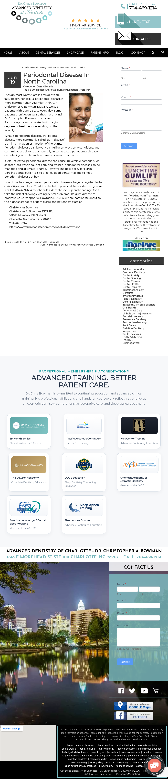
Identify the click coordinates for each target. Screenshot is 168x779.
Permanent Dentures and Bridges (145, 755)
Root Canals (129, 325)
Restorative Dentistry (92, 755)
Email (125, 84)
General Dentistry (133, 301)
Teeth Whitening (132, 337)
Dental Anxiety (131, 275)
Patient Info (100, 52)
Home (7, 52)
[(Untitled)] (153, 52)
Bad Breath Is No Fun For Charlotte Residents (32, 242)
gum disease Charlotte (43, 89)
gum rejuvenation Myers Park (74, 89)
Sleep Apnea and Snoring (123, 759)
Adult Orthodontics (125, 745)
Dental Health (45, 86)
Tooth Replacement (115, 755)
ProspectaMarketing (128, 774)
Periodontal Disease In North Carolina (56, 78)
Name (125, 68)
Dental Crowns (131, 281)
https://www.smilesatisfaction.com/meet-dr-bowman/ (44, 227)
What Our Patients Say (117, 762)
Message (127, 109)
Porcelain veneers (133, 316)
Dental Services (48, 52)
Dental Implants (132, 287)
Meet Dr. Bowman (85, 745)
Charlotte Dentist (30, 67)
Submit (128, 146)
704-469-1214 (143, 7)
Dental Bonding (132, 278)
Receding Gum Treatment (144, 195)
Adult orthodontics (133, 269)
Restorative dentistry (135, 322)
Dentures (128, 292)
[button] (163, 52)
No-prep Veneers (70, 755)
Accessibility (142, 765)
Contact (138, 52)
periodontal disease (28, 135)
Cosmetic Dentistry (134, 272)
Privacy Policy (106, 765)
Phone (126, 97)
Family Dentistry (132, 298)
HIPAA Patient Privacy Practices (80, 765)
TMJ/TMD (128, 340)
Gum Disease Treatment (150, 748)
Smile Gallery (96, 762)
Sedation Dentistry (133, 328)
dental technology (133, 290)
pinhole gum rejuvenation (137, 313)
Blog (120, 52)
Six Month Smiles (98, 759)
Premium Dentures (152, 752)
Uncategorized (131, 342)
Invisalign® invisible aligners (139, 304)
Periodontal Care (132, 310)
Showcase (75, 52)
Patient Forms (138, 762)
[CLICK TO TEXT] (138, 27)
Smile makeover (132, 334)
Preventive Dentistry (134, 319)
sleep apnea (129, 331)
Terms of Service (124, 765)
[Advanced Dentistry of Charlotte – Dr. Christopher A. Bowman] (31, 13)
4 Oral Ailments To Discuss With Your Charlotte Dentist (71, 245)
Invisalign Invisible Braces (75, 752)
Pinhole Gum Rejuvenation (105, 752)
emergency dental (133, 295)
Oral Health (129, 307)
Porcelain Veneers (130, 752)
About (24, 52)
